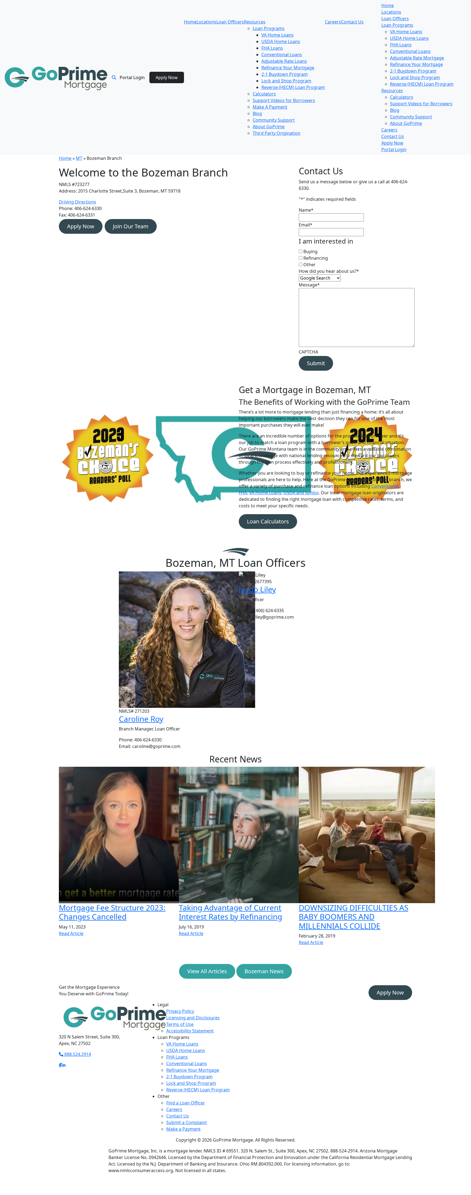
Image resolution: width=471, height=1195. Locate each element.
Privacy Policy (180, 1011)
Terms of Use (180, 1024)
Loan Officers (230, 22)
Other (309, 265)
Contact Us (352, 22)
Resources (254, 22)
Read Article (71, 933)
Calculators (264, 94)
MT (79, 158)
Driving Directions (77, 202)
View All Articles (207, 971)
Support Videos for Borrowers (284, 100)
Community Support (274, 120)
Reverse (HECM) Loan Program (293, 87)
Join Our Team (131, 226)
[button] (114, 77)
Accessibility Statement (190, 1031)
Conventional (384, 486)
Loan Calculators (268, 521)
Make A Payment (270, 107)
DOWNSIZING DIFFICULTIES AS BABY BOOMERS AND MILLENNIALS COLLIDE (353, 916)
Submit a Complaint (186, 1122)
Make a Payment (183, 1129)
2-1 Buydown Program (284, 74)
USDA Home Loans (280, 41)
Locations (206, 22)
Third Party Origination (276, 133)
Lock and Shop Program (286, 81)
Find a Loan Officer (185, 1103)
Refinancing (315, 258)
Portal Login (132, 77)
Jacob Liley (257, 589)
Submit (316, 363)
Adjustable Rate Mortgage (417, 58)
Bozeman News (264, 971)
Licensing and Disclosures (193, 1018)
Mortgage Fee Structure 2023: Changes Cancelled (112, 912)
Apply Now (167, 77)
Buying (310, 251)
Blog (257, 113)
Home (190, 22)
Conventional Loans (281, 55)
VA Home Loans (277, 35)
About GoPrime (269, 127)
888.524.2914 (77, 1054)
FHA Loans (272, 48)
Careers (333, 22)
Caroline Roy (141, 719)
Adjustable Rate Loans (284, 61)
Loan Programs (269, 28)
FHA (243, 493)
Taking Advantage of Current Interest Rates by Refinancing (230, 912)
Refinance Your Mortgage (287, 68)
